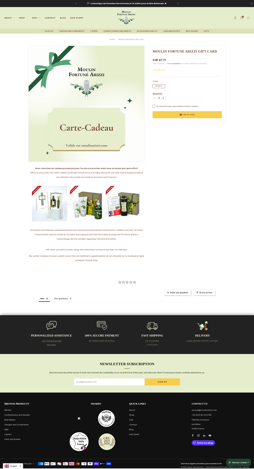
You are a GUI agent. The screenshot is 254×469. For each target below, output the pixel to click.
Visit (35, 18)
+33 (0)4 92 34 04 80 (51, 341)
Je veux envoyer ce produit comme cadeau (177, 106)
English (13, 466)
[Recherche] (248, 17)
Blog (63, 18)
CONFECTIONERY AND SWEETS (117, 31)
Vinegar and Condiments (16, 424)
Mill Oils (7, 410)
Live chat (51, 344)
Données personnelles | (207, 464)
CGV (220, 464)
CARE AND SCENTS (171, 31)
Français (28, 464)
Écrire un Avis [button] (205, 292)
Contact (50, 18)
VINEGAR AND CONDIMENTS (71, 31)
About (8, 18)
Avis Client (76, 18)
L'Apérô (8, 434)
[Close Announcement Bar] (251, 3)
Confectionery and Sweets (17, 415)
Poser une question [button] (179, 292)
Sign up (162, 381)
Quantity (157, 93)
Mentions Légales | (189, 464)
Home (112, 39)
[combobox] (13, 466)
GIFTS (206, 31)
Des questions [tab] (61, 298)
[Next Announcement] (178, 3)
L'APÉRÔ (94, 31)
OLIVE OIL (49, 31)
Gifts (6, 429)
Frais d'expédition (174, 63)
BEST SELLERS (192, 31)
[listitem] (127, 3)
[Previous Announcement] (76, 3)
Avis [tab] (42, 298)
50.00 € (158, 86)
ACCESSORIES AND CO (147, 31)
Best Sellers (9, 419)
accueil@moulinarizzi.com (204, 410)
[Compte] (235, 17)
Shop (22, 18)
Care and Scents (12, 439)
